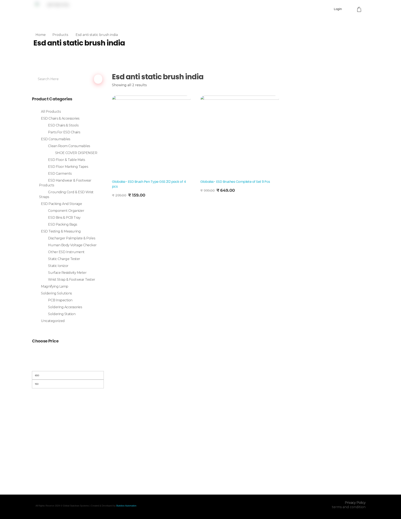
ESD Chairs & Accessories (60, 118)
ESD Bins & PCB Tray (64, 218)
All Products (51, 112)
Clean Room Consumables (69, 146)
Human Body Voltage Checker (72, 245)
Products (60, 35)
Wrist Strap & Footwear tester (71, 280)
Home (41, 35)
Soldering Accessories (65, 307)
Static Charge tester (64, 259)
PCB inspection (60, 300)
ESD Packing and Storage (61, 204)
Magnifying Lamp (54, 286)
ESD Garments (59, 174)
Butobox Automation (126, 505)
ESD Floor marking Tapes (68, 167)
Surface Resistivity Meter (67, 273)
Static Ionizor (58, 266)
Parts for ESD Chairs (64, 132)
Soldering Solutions (56, 293)
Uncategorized (53, 321)
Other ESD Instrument (66, 252)
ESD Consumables (55, 139)
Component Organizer (66, 211)
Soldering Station (61, 314)
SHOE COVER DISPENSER (76, 153)
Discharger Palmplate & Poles (71, 238)
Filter (68, 366)
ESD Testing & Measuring (61, 231)
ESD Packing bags (62, 224)
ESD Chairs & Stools (63, 125)
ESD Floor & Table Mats (66, 160)
